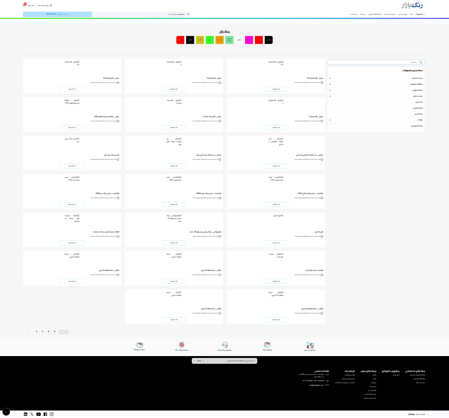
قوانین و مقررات (350, 375)
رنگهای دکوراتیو (417, 84)
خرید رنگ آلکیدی (370, 394)
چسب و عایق (418, 96)
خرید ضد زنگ (420, 383)
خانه (411, 14)
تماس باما (373, 386)
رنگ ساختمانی (417, 78)
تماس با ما (353, 14)
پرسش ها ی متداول (348, 379)
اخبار (374, 379)
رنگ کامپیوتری (417, 126)
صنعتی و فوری (417, 90)
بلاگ (374, 375)
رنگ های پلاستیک (419, 379)
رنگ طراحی (418, 114)
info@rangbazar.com (317, 385)
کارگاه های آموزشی (375, 14)
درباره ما (363, 14)
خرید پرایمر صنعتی (370, 398)
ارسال (199, 361)
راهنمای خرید (402, 14)
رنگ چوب (419, 102)
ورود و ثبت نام (43, 5)
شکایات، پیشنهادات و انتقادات (345, 383)
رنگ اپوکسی (418, 108)
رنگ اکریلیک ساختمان (417, 375)
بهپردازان (411, 414)
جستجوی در (177, 14)
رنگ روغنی (396, 375)
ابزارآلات (420, 120)
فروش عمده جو (390, 14)
